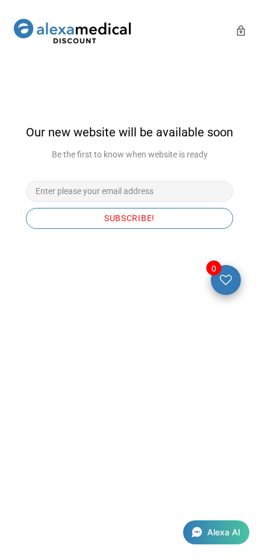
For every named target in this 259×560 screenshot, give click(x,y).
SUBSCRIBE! (129, 218)
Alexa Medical (72, 32)
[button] (216, 532)
